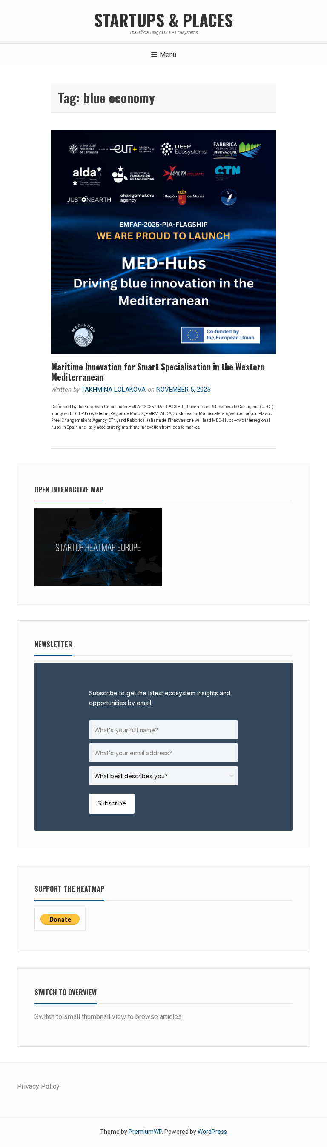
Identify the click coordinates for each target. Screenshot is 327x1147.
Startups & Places (163, 19)
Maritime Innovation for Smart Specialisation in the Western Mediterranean (158, 371)
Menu (168, 55)
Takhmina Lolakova (113, 389)
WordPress (212, 1131)
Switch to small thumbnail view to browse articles (108, 1017)
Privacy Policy (38, 1086)
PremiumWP (145, 1131)
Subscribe (112, 803)
